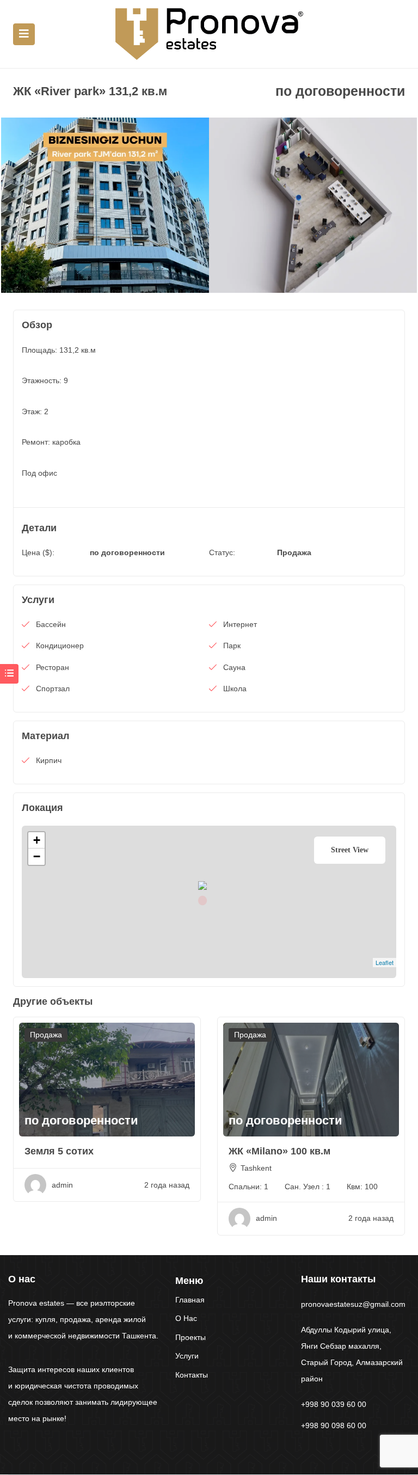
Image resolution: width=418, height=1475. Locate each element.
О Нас (186, 1318)
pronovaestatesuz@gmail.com (353, 1304)
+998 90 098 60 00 (333, 1425)
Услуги (187, 1355)
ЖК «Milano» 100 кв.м (279, 1151)
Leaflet (385, 962)
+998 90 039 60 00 (333, 1404)
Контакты (191, 1374)
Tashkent (256, 1168)
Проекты (190, 1337)
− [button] (36, 856)
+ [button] (36, 840)
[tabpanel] (105, 205)
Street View (349, 850)
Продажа (294, 552)
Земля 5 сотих (59, 1151)
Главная (190, 1299)
